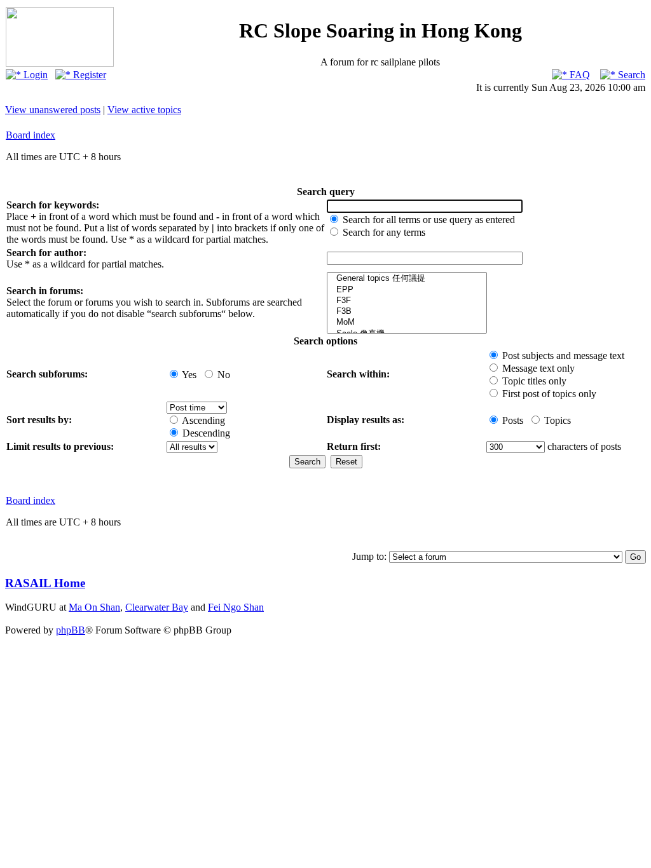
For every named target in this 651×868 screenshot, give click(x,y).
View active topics (144, 109)
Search (630, 74)
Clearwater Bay (156, 607)
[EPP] (406, 290)
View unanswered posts (52, 109)
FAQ (578, 74)
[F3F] (406, 300)
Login (34, 74)
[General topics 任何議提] (406, 279)
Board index (30, 135)
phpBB (70, 630)
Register (88, 74)
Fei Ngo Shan (236, 607)
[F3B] (406, 311)
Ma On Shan (94, 607)
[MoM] (406, 322)
